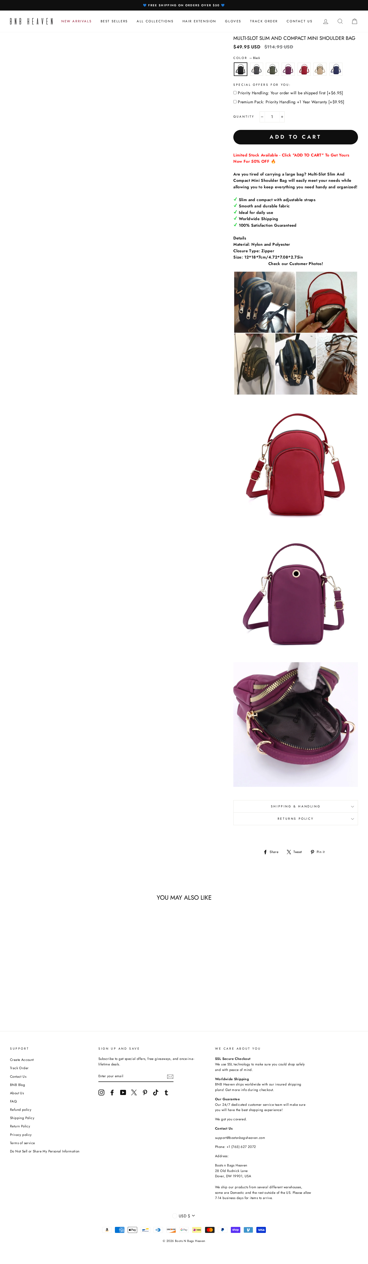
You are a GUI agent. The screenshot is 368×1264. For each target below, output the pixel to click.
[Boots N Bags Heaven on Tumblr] (166, 1092)
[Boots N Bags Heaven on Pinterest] (145, 1092)
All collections (155, 21)
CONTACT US (299, 21)
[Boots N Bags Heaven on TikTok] (156, 1092)
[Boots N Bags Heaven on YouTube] (123, 1092)
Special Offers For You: (262, 84)
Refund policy (20, 1109)
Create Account (22, 1059)
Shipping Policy (22, 1117)
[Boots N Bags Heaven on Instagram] (101, 1092)
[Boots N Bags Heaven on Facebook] (112, 1092)
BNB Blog (17, 1084)
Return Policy (20, 1126)
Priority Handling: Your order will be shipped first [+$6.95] (290, 93)
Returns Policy (296, 818)
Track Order (19, 1067)
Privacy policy (21, 1134)
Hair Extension (199, 21)
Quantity (244, 116)
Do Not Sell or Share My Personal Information (45, 1151)
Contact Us (18, 1076)
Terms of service (22, 1142)
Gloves (233, 21)
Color (246, 58)
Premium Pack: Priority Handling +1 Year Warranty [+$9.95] (291, 102)
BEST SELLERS (114, 21)
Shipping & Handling (295, 806)
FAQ (13, 1101)
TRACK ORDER (264, 21)
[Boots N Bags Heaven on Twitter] (134, 1092)
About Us (17, 1093)
